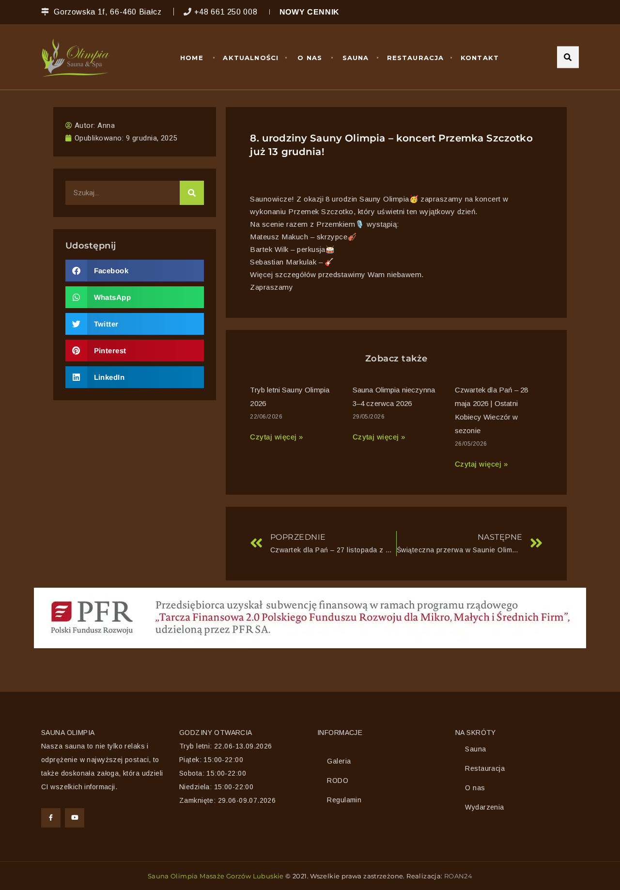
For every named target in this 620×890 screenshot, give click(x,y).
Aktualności (251, 58)
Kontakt (480, 58)
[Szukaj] (192, 193)
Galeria (339, 761)
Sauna (355, 58)
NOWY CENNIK (309, 12)
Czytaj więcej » (276, 437)
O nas (309, 58)
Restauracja (415, 58)
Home (191, 58)
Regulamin (344, 800)
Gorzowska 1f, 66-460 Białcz (107, 12)
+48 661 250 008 (226, 12)
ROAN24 (458, 876)
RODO (337, 780)
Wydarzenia (484, 807)
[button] (134, 270)
